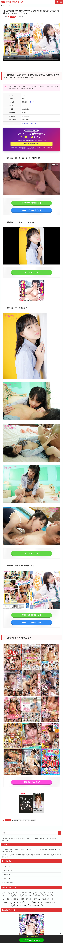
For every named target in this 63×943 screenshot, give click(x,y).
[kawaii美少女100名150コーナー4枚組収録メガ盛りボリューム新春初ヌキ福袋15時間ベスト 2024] (12, 669)
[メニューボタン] (61, 2)
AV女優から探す (8, 882)
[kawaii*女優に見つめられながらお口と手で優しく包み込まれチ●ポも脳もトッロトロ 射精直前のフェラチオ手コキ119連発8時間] (12, 695)
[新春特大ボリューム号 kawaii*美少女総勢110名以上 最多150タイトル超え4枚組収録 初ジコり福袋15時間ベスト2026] (50, 748)
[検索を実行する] (59, 833)
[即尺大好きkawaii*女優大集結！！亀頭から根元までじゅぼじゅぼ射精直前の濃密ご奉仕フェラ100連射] (31, 695)
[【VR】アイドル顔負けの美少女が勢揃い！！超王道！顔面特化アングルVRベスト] (31, 748)
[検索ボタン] (57, 2)
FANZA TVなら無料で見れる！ (31, 940)
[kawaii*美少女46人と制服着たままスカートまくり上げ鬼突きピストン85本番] (50, 695)
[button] (58, 246)
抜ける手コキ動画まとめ (12, 2)
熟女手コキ (7, 878)
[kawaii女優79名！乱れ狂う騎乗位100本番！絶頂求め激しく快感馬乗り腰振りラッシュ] (50, 669)
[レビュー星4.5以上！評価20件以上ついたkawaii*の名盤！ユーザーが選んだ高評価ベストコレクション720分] (31, 669)
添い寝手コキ (26, 820)
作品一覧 (31, 102)
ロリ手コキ (12, 16)
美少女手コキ (8, 870)
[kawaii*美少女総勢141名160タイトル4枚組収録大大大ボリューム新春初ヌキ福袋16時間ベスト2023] (12, 748)
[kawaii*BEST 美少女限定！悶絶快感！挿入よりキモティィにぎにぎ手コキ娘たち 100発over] (12, 774)
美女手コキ (7, 874)
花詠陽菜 (33, 820)
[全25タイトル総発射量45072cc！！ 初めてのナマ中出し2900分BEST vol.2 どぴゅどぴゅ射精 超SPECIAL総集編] (50, 774)
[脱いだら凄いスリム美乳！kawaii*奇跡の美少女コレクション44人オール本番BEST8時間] (31, 774)
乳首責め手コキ (17, 820)
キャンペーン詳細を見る (31, 144)
